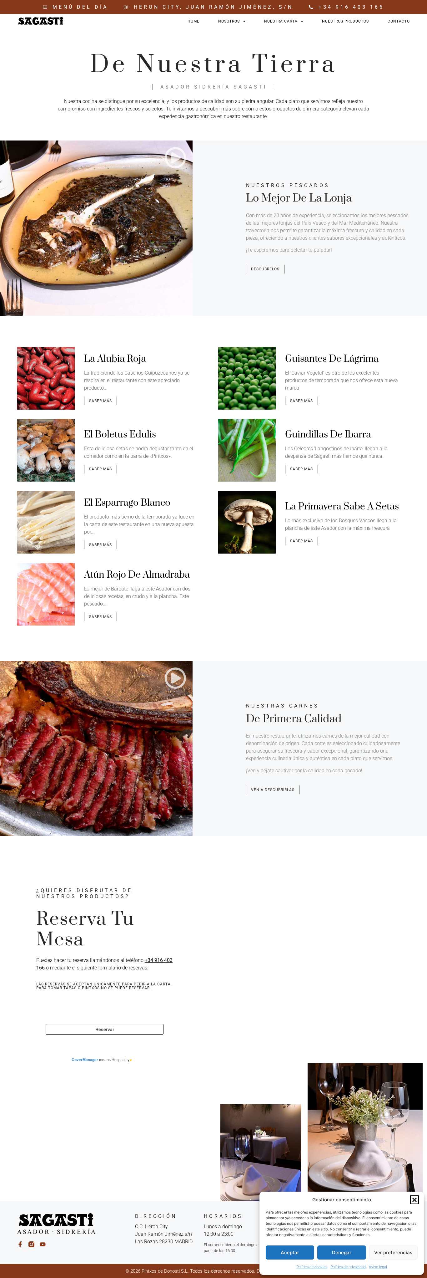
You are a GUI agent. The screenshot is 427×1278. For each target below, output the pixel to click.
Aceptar (290, 1252)
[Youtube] (43, 1244)
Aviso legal (378, 1267)
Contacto (399, 21)
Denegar (341, 1252)
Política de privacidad (348, 1267)
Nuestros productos (345, 21)
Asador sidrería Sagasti (213, 87)
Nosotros (229, 21)
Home (193, 21)
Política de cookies (311, 1267)
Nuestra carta (281, 21)
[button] (414, 1200)
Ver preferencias (393, 1252)
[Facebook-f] (20, 1244)
